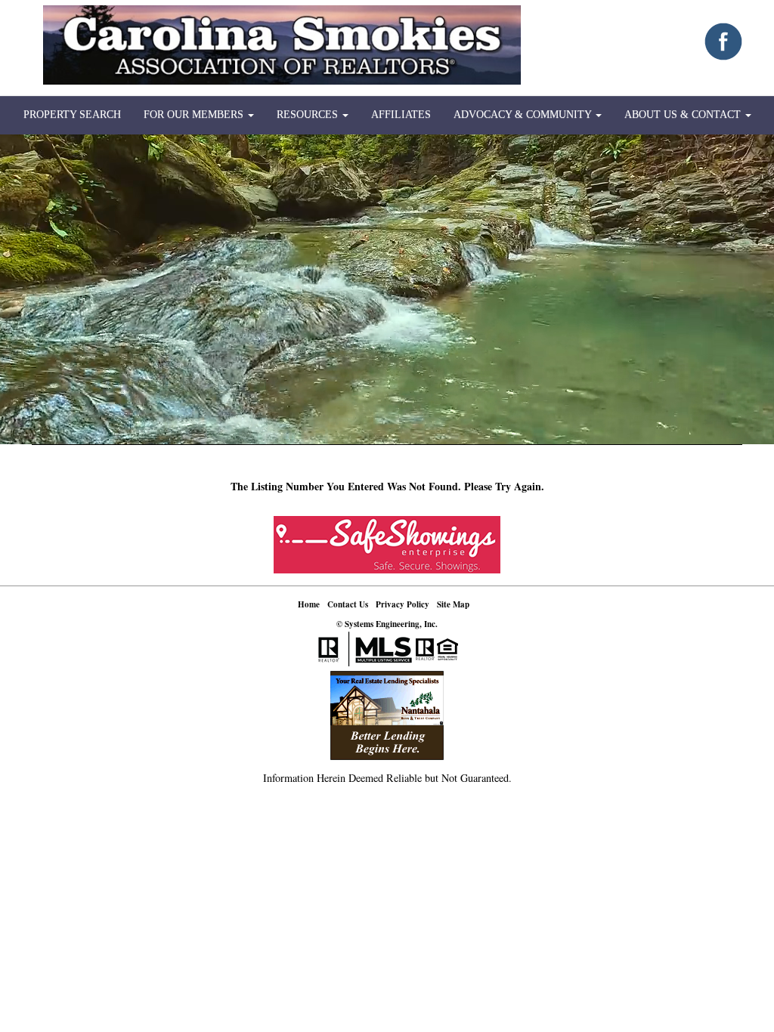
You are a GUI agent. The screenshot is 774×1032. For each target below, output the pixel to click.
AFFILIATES (401, 114)
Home (309, 604)
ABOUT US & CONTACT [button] (684, 114)
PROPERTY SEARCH (72, 114)
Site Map (453, 604)
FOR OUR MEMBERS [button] (195, 114)
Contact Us (347, 604)
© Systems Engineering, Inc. (387, 624)
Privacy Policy (402, 604)
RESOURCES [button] (309, 114)
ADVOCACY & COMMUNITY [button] (524, 114)
